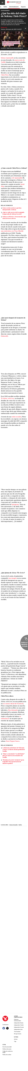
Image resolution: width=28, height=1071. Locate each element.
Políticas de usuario (6, 1049)
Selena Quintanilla (7, 58)
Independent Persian (19, 1027)
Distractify (5, 336)
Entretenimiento (14, 6)
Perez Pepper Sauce (12, 741)
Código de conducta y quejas (7, 1052)
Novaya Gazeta (17, 1033)
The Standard (17, 1031)
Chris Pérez (5, 75)
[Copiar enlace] (25, 28)
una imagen (12, 578)
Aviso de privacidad (6, 1047)
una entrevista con (12, 231)
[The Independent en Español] (14, 2)
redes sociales (16, 417)
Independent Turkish (18, 1025)
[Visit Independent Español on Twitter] (7, 1028)
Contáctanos (5, 1024)
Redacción (4, 27)
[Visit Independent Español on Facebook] (3, 1028)
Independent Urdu (18, 1029)
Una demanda (13, 710)
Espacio (23, 6)
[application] (14, 39)
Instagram (15, 504)
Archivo (16, 1039)
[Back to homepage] (8, 1018)
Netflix (20, 824)
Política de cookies (6, 1054)
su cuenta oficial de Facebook (13, 704)
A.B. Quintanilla (16, 178)
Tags (15, 1041)
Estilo (5, 6)
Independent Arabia (18, 1023)
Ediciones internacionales (17, 1020)
